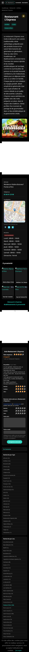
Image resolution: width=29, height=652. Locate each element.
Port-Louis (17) (7, 608)
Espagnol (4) (6, 478)
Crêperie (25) (6, 472)
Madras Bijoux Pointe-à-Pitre (10, 282)
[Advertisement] (14, 157)
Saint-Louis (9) (7, 616)
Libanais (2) (6, 504)
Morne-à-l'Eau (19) (8, 593)
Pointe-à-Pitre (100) (8, 605)
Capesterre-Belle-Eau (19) (9, 556)
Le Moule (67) (6, 582)
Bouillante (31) (7, 553)
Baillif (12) (5, 548)
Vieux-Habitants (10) (8, 636)
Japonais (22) (6, 501)
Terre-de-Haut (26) (8, 628)
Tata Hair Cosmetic (8, 297)
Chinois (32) (6, 466)
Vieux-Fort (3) (6, 633)
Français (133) (6, 484)
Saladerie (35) (6, 521)
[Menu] (2, 2)
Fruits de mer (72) (7, 486)
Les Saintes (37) (7, 588)
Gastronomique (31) (8, 489)
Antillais (19, 8)
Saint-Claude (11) (7, 610)
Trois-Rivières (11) (8, 631)
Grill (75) (5, 492)
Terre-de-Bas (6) (7, 625)
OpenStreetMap (21, 221)
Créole (14, 24)
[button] (15, 210)
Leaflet (14, 221)
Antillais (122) (6, 461)
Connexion (18, 2)
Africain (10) (6, 458)
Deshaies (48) (6, 562)
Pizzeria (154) (6, 515)
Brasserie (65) (6, 464)
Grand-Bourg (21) (7, 573)
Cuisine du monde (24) (9, 475)
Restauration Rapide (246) (10, 518)
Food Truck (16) (7, 481)
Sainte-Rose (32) (7, 622)
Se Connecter (7, 449)
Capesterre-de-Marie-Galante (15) (12, 559)
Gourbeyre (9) (6, 568)
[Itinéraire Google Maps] (5, 227)
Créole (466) (6, 469)
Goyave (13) (6, 570)
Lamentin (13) (6, 579)
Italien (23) (6, 498)
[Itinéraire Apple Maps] (12, 227)
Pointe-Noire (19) (7, 602)
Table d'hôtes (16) (7, 524)
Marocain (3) (6, 509)
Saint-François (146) (8, 613)
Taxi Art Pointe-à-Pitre (22, 297)
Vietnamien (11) (7, 532)
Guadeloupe (5, 8)
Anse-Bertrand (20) (8, 542)
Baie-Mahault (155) (8, 545)
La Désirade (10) (7, 576)
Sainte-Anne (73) (7, 619)
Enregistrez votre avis (14, 442)
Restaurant (12, 8)
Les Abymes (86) (7, 585)
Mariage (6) (6, 507)
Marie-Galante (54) (8, 590)
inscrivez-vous (17, 404)
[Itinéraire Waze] (9, 227)
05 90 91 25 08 (9, 194)
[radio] (16, 408)
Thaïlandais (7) (7, 527)
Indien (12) (6, 495)
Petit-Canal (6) (7, 599)
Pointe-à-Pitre (9, 28)
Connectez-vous (7, 404)
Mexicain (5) (6, 512)
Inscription (25, 2)
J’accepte (18, 650)
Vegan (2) (5, 529)
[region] (14, 212)
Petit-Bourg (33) (7, 596)
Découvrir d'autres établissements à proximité (14, 303)
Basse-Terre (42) (7, 550)
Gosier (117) (6, 565)
